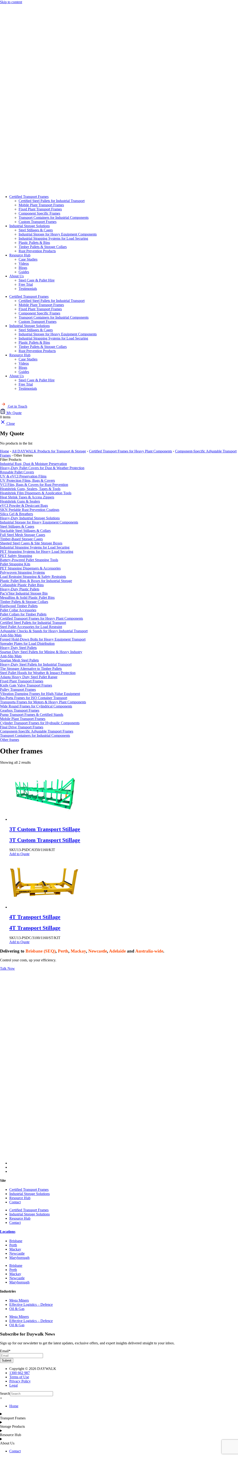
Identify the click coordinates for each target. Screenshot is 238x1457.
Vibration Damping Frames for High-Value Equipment (40, 694)
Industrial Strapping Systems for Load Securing (53, 238)
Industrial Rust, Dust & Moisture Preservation (33, 464)
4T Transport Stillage (34, 928)
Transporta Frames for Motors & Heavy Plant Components (43, 702)
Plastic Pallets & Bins (34, 243)
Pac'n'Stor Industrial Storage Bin (24, 593)
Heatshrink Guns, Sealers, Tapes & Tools (30, 489)
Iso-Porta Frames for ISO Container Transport (33, 698)
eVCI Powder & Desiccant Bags (24, 505)
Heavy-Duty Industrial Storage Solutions (30, 518)
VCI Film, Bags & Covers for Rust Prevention (34, 485)
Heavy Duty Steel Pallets (18, 648)
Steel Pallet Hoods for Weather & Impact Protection (38, 673)
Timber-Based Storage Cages (21, 539)
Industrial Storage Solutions (29, 226)
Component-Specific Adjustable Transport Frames (36, 731)
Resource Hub (19, 255)
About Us (16, 276)
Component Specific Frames (39, 213)
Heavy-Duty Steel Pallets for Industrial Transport (36, 664)
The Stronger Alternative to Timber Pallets (31, 669)
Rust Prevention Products (37, 251)
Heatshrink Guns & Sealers (20, 501)
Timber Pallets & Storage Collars (43, 247)
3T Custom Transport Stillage (44, 840)
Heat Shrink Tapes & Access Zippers (27, 497)
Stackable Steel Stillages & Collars (25, 531)
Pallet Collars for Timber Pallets (23, 614)
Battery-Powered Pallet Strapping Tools (29, 560)
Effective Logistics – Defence (31, 1304)
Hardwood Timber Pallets (19, 606)
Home (4, 451)
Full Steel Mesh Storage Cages (22, 535)
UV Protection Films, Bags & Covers (27, 480)
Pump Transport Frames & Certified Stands (31, 715)
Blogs (23, 268)
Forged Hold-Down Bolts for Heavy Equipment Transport (43, 639)
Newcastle (17, 1253)
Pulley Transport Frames (18, 689)
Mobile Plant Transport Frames (41, 205)
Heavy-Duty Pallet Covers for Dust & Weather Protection (42, 468)
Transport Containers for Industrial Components (54, 217)
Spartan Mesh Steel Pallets (19, 660)
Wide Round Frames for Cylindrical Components (36, 706)
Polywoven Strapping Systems (22, 572)
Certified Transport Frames (29, 197)
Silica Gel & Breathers (16, 514)
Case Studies (28, 259)
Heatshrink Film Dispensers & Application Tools (35, 493)
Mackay (15, 1249)
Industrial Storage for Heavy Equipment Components (58, 234)
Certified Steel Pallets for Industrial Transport (52, 201)
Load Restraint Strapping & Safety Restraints (33, 577)
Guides (24, 272)
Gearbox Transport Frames (19, 710)
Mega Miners (19, 1300)
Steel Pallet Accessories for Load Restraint (31, 627)
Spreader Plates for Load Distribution (27, 643)
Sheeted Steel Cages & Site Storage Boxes (31, 543)
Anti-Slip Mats (11, 635)
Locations (7, 1232)
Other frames (9, 740)
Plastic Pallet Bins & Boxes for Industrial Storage (36, 581)
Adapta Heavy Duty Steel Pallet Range (28, 677)
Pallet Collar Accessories (18, 610)
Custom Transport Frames (37, 222)
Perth (13, 1245)
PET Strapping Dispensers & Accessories (30, 568)
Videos (24, 263)
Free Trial (26, 284)
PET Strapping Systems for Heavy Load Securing (36, 551)
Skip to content (11, 2)
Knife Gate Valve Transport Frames (26, 685)
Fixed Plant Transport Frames (40, 209)
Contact (15, 1202)
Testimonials (28, 289)
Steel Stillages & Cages (36, 230)
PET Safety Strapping (16, 556)
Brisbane (15, 1241)
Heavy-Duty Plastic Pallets (19, 589)
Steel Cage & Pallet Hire (37, 280)
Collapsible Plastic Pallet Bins (22, 585)
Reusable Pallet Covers (17, 472)
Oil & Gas (16, 1309)
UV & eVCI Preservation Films (23, 476)
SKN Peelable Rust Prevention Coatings (29, 510)
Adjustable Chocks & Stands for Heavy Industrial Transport (44, 631)
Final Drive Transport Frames (21, 727)
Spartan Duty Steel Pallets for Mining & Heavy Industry (41, 652)
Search (5, 1393)
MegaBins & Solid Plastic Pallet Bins (27, 597)
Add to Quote (19, 854)
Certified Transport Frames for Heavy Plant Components (130, 451)
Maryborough (19, 1258)
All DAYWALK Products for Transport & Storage (49, 451)
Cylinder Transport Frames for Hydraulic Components (39, 723)
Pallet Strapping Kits (15, 564)
